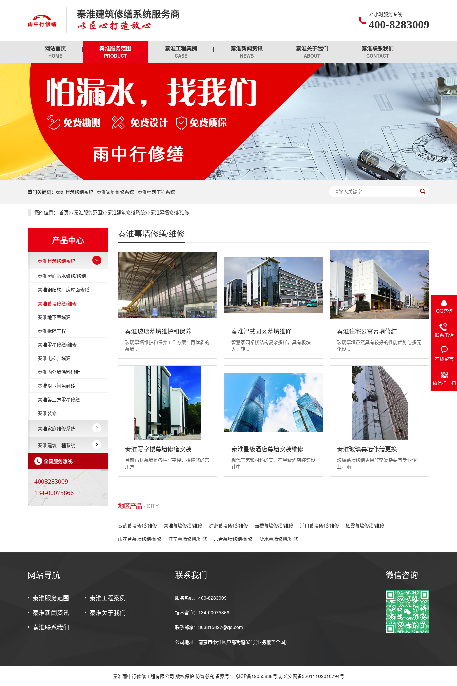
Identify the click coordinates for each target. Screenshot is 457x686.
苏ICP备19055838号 (255, 676)
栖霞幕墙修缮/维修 (365, 525)
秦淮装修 (47, 413)
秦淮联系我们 (378, 51)
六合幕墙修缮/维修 (233, 538)
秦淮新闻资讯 (247, 51)
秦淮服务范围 (115, 51)
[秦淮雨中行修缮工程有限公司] (42, 20)
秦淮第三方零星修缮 (59, 399)
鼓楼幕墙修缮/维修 (274, 525)
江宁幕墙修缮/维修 (187, 538)
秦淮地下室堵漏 (54, 317)
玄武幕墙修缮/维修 (137, 525)
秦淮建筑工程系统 (156, 191)
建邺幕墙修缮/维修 (228, 525)
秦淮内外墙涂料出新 (59, 371)
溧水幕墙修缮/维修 (278, 538)
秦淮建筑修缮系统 (74, 191)
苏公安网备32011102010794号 (311, 676)
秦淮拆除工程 (52, 330)
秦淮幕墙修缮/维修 (169, 212)
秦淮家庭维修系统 (115, 191)
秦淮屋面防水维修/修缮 (62, 275)
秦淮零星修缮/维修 (57, 344)
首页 (64, 212)
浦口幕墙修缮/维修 (319, 525)
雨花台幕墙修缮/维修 (140, 538)
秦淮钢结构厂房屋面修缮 (63, 289)
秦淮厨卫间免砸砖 (56, 385)
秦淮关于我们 (312, 51)
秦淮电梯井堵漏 (54, 358)
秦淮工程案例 (181, 51)
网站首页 (55, 51)
